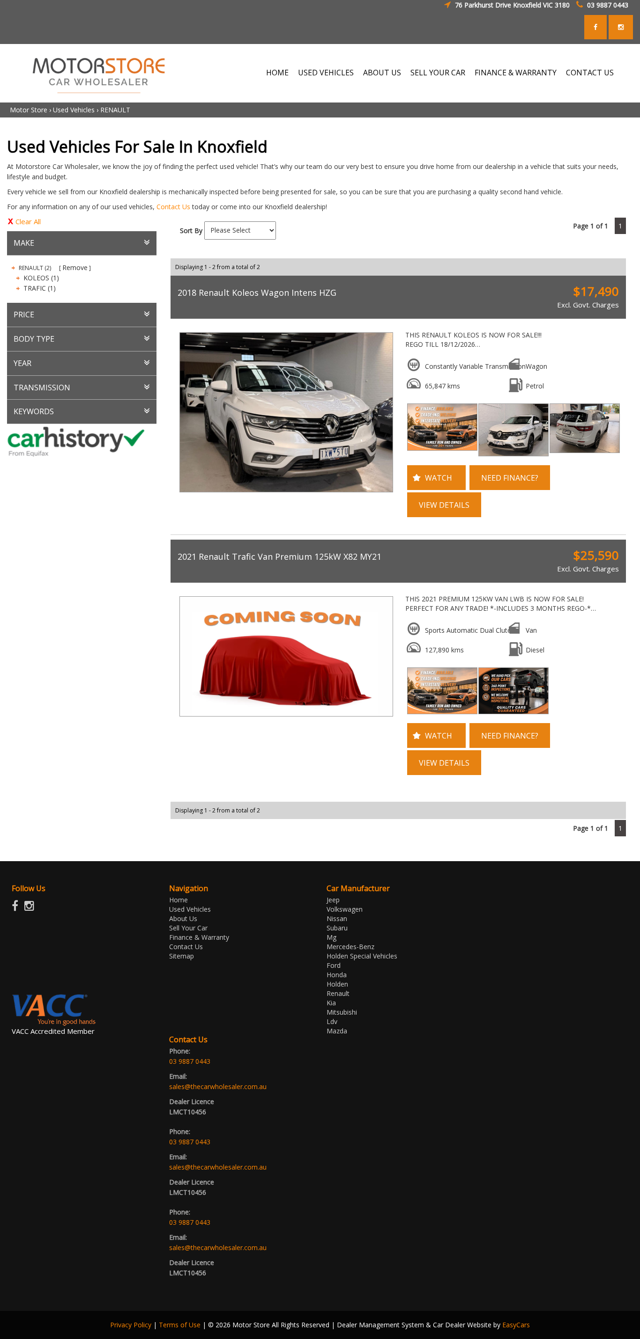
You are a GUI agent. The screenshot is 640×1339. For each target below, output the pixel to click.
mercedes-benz (350, 946)
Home (277, 72)
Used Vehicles (326, 72)
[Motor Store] (99, 72)
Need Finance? (509, 478)
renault (338, 993)
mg (331, 937)
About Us (382, 72)
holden (337, 984)
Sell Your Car (437, 72)
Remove (75, 267)
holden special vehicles (362, 955)
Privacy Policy (131, 1324)
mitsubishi (342, 1012)
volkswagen (345, 909)
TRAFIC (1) (39, 288)
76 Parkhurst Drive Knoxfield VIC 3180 (512, 4)
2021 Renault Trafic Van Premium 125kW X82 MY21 (279, 556)
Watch (438, 478)
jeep (333, 899)
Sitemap (181, 955)
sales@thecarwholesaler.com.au (218, 1086)
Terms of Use (180, 1324)
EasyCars (516, 1324)
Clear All (28, 221)
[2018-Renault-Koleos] (284, 412)
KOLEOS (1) (41, 277)
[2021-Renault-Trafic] (284, 656)
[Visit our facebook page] (17, 907)
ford (334, 965)
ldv (332, 1021)
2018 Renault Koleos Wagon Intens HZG (257, 292)
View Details (444, 505)
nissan (337, 918)
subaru (337, 927)
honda (337, 974)
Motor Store (28, 109)
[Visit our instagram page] (31, 907)
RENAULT (115, 109)
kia (331, 1002)
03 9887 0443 (607, 4)
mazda (337, 1030)
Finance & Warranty (516, 72)
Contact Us (590, 72)
